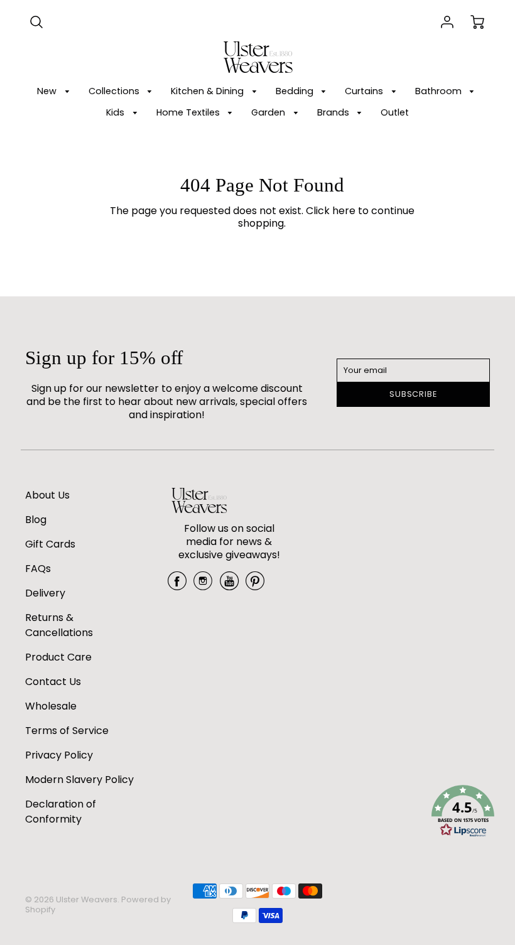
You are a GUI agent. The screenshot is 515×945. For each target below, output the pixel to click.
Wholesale (51, 706)
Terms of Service (67, 730)
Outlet (395, 112)
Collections (115, 91)
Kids (116, 112)
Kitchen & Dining (208, 91)
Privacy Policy (59, 755)
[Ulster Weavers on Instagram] (202, 585)
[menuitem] (55, 91)
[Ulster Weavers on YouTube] (229, 585)
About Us (47, 495)
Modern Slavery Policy (79, 779)
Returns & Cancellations (59, 625)
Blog (35, 519)
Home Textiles (189, 112)
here (343, 210)
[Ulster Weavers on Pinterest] (255, 585)
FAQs (38, 568)
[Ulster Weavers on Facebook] (177, 585)
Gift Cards (50, 544)
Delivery (45, 593)
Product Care (58, 657)
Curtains (365, 91)
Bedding (296, 91)
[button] (462, 813)
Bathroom (439, 91)
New (48, 91)
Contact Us (53, 681)
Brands (334, 112)
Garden (269, 112)
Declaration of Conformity (60, 811)
